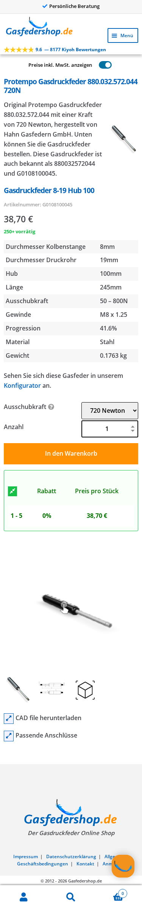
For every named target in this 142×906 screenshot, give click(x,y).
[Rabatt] (12, 491)
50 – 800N (114, 301)
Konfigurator (22, 385)
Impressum (25, 856)
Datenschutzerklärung (71, 856)
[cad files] (9, 718)
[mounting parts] (9, 736)
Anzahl (13, 427)
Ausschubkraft (25, 407)
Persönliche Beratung (74, 6)
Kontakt (85, 863)
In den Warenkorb (71, 453)
